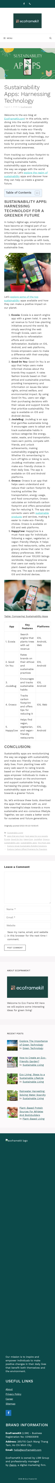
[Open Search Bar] (50, 38)
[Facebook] (24, 3)
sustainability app (12, 843)
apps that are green (15, 836)
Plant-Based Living (34, 1118)
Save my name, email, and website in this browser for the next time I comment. (27, 936)
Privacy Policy (13, 1394)
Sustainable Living (15, 833)
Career (9, 1399)
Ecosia (7, 839)
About (9, 1389)
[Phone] (30, 3)
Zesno (12, 1465)
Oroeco (46, 839)
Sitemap (10, 1403)
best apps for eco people (36, 836)
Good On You (17, 839)
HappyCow (28, 839)
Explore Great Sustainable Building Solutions (27, 846)
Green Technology (33, 1048)
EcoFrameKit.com (14, 118)
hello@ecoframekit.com (27, 1450)
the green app (44, 843)
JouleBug (38, 839)
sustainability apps (29, 843)
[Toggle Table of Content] (36, 193)
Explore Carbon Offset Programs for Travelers (27, 849)
